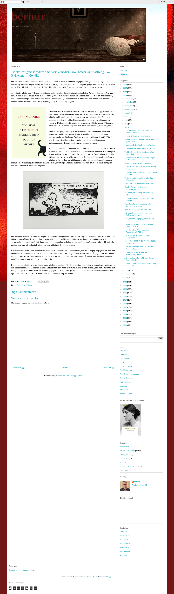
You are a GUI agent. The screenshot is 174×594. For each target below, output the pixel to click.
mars (127, 270)
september (129, 109)
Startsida (64, 368)
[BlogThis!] (40, 281)
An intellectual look (24, 285)
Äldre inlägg (109, 368)
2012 (125, 318)
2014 (125, 311)
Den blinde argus (126, 370)
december (129, 99)
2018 (125, 296)
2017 (125, 300)
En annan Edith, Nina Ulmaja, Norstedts (139, 149)
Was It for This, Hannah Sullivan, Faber (139, 184)
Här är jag (124, 74)
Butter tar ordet (126, 366)
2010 (125, 325)
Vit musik (123, 555)
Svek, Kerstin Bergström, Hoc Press (138, 209)
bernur (28, 17)
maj (126, 124)
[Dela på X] (43, 281)
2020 (125, 289)
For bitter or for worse (128, 466)
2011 (125, 322)
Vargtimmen (125, 551)
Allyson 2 (123, 351)
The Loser (124, 390)
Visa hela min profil (139, 485)
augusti (128, 113)
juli (126, 116)
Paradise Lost (125, 543)
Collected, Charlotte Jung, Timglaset (138, 136)
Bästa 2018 (124, 536)
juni (126, 120)
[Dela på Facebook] (45, 281)
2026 (125, 84)
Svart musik (124, 547)
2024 (125, 92)
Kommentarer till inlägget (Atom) (70, 376)
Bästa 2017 (124, 532)
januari (128, 277)
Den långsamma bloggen (129, 374)
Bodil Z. (123, 362)
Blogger (109, 577)
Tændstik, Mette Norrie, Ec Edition (137, 163)
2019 (125, 293)
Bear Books (124, 358)
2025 (125, 88)
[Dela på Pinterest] (47, 281)
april (127, 127)
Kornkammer (125, 382)
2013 (125, 314)
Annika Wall (124, 354)
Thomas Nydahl (126, 394)
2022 (125, 282)
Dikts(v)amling (126, 455)
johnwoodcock (91, 577)
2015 (125, 307)
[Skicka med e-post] (38, 281)
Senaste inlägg (18, 368)
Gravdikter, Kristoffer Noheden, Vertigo (139, 145)
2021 (125, 286)
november (129, 102)
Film (122, 462)
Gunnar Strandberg (127, 378)
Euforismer (124, 458)
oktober (128, 106)
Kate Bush (124, 539)
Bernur (137, 482)
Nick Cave (124, 470)
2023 (125, 95)
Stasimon (123, 386)
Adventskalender (126, 447)
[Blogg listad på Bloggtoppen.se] (22, 570)
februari (128, 274)
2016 (125, 304)
